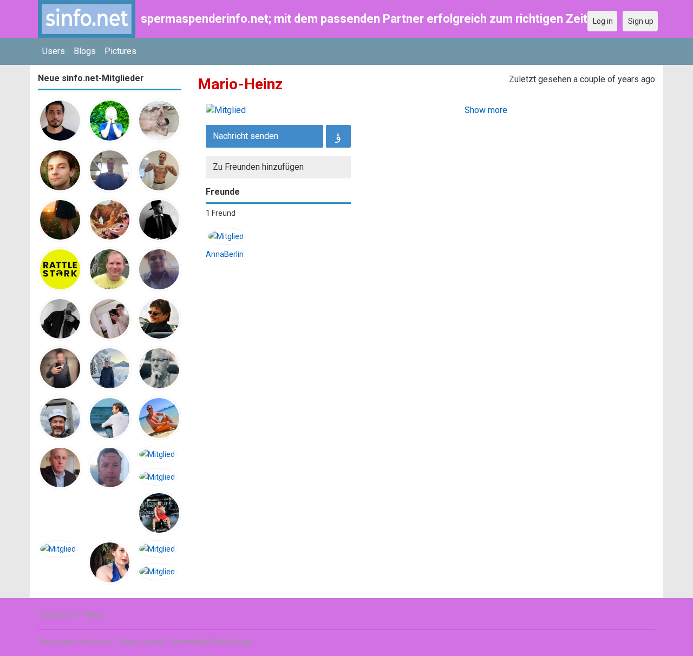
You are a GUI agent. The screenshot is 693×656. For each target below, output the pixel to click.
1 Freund (221, 213)
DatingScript (232, 641)
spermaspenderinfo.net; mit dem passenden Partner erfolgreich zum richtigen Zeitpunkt (379, 18)
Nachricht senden (245, 136)
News (94, 614)
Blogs (85, 51)
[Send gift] (338, 136)
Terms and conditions (75, 641)
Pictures (120, 51)
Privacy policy (140, 641)
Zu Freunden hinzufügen (258, 167)
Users (53, 51)
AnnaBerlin (225, 254)
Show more (486, 110)
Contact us (58, 614)
